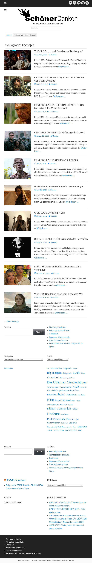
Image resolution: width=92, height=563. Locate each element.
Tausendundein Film (68, 427)
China (83, 373)
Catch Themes (68, 560)
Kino (50, 400)
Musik (60, 404)
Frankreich (83, 387)
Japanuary (71, 394)
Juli (78, 395)
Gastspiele (53, 334)
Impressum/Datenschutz (59, 337)
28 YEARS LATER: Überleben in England (56, 160)
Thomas (53, 55)
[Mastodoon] (87, 4)
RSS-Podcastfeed (15, 480)
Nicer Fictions (68, 404)
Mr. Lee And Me (51, 404)
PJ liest (74, 409)
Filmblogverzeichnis (57, 327)
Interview (51, 394)
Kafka (83, 395)
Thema (49, 430)
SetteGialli (64, 423)
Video (80, 430)
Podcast (53, 414)
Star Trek (73, 423)
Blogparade (67, 373)
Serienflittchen (53, 423)
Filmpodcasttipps (66, 387)
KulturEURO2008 (62, 400)
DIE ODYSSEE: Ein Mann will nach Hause (67, 516)
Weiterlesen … (64, 67)
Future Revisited (52, 390)
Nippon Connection (59, 408)
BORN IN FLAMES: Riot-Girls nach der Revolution (61, 239)
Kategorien (8, 356)
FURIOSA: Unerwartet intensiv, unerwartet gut (58, 186)
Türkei (62, 430)
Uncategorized (71, 430)
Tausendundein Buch (54, 427)
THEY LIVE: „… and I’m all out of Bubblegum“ (58, 51)
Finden (39, 332)
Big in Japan (54, 372)
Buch (76, 372)
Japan (61, 394)
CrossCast (53, 377)
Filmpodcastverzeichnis (59, 331)
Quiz (77, 419)
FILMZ (76, 387)
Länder (78, 400)
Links (73, 400)
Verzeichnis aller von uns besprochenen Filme (23, 553)
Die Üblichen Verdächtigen (67, 382)
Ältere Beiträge (11, 322)
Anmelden (8, 369)
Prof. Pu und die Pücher (61, 419)
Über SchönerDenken (58, 340)
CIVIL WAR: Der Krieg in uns (49, 212)
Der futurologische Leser (67, 378)
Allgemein (67, 369)
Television (82, 426)
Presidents (64, 414)
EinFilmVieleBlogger (53, 387)
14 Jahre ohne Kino (54, 369)
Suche (39, 451)
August (75, 368)
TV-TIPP (56, 430)
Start (9, 35)
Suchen (7, 327)
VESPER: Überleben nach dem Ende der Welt (58, 294)
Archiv (50, 356)
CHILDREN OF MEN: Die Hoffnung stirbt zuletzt (59, 132)
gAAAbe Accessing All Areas (69, 390)
